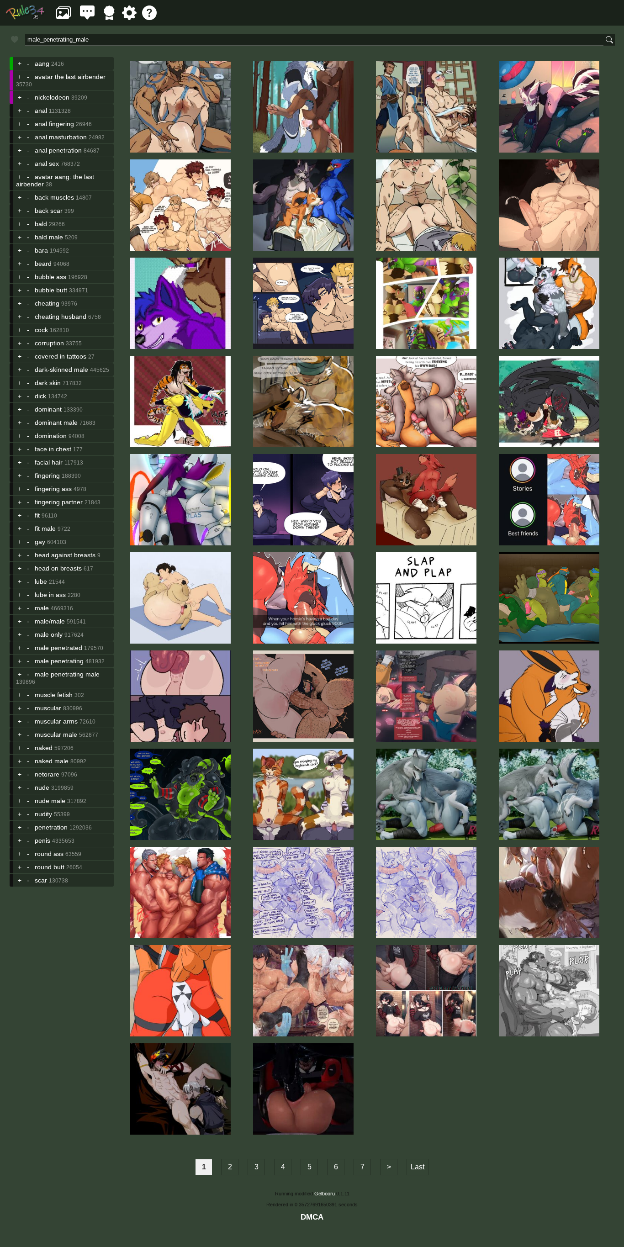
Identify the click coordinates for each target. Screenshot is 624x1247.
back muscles (54, 197)
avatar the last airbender (70, 76)
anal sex (47, 163)
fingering (47, 475)
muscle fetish (54, 694)
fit (37, 515)
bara (41, 250)
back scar (49, 210)
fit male (45, 528)
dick (40, 396)
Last (417, 1167)
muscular (48, 708)
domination (51, 435)
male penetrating (59, 661)
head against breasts (65, 555)
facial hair (49, 462)
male (42, 608)
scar (41, 880)
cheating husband (60, 316)
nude (42, 787)
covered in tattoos (60, 356)
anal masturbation (61, 137)
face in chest (53, 449)
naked (44, 747)
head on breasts (58, 568)
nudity (43, 814)
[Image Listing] (63, 17)
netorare (47, 774)
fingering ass (53, 488)
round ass (49, 853)
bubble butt (51, 290)
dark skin (48, 382)
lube (41, 581)
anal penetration (58, 150)
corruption (49, 343)
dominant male (56, 422)
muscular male (56, 734)
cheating (47, 303)
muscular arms (56, 721)
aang (42, 63)
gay (40, 541)
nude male (50, 800)
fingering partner (59, 502)
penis (42, 840)
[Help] (149, 17)
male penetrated (58, 647)
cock (41, 329)
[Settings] (129, 17)
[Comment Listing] (87, 17)
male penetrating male (67, 674)
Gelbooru (324, 1193)
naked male (52, 761)
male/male (50, 621)
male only (49, 634)
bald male (49, 237)
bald (41, 223)
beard (43, 263)
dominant (48, 409)
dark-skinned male (61, 369)
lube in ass (50, 594)
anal (41, 110)
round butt (49, 867)
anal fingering (54, 123)
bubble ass (50, 276)
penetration (51, 827)
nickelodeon (52, 97)
